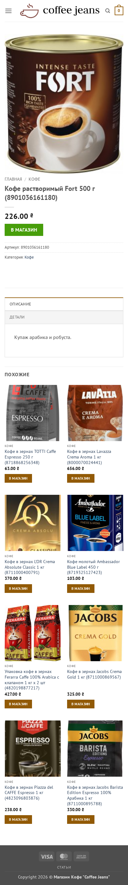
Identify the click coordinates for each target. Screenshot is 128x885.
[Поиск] (107, 11)
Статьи (64, 867)
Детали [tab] (17, 317)
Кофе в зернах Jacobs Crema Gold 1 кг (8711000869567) (94, 674)
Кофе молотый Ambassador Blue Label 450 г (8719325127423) (93, 567)
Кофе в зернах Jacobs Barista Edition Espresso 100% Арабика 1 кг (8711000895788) (95, 795)
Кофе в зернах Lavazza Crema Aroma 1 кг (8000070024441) (89, 457)
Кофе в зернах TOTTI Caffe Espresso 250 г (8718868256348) (30, 457)
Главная (13, 179)
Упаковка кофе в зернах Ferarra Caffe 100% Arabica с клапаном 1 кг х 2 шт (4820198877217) (32, 680)
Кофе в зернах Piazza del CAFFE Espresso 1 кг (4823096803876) (29, 793)
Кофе (34, 179)
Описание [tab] (20, 304)
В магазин (24, 230)
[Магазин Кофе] (60, 10)
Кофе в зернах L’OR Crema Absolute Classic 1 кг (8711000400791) (30, 567)
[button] (8, 10)
